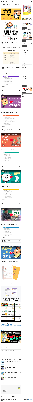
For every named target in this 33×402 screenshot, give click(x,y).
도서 (27, 65)
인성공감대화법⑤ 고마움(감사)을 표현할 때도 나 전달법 (13, 372)
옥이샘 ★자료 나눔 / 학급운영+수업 (11, 6)
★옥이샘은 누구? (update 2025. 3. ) (27, 29)
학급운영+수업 (7, 350)
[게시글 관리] (4, 347)
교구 (27, 63)
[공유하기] (3, 347)
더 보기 (20, 359)
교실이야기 (27, 69)
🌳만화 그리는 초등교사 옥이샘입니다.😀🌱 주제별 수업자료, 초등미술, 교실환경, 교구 (10, 388)
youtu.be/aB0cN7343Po (4, 330)
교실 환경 (27, 54)
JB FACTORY (30, 399)
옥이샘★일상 (27, 76)
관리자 (23, 94)
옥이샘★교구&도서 (27, 61)
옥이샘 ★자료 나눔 (3, 350)
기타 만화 (27, 74)
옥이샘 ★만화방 (27, 67)
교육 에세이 (27, 78)
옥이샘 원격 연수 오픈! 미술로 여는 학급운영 (11, 367)
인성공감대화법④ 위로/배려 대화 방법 (10, 377)
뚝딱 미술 (27, 52)
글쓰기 (23, 96)
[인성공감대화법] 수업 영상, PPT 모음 (11, 4)
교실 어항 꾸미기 (27, 56)
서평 (27, 80)
